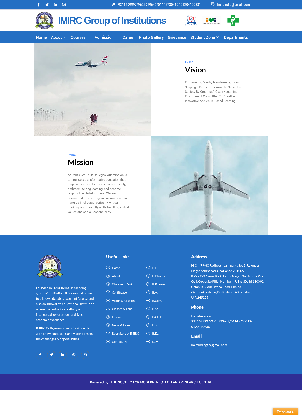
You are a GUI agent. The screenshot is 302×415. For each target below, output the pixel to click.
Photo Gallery (151, 37)
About (56, 37)
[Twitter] (48, 5)
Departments (236, 37)
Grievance (177, 37)
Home (41, 37)
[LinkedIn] (57, 5)
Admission (104, 37)
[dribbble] (74, 355)
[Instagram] (65, 5)
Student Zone (202, 37)
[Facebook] (40, 5)
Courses (78, 37)
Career (128, 37)
